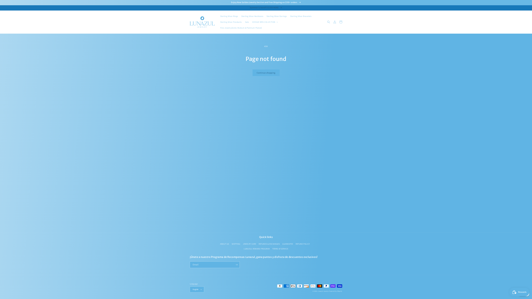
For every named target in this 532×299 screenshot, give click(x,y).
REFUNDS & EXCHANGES (269, 244)
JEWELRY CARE (249, 244)
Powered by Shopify (335, 291)
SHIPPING (236, 244)
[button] (264, 22)
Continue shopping (266, 72)
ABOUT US (224, 244)
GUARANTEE (287, 244)
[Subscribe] (236, 264)
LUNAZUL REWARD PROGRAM (257, 249)
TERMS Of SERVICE (280, 249)
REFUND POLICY (303, 244)
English (196, 289)
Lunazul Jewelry (323, 291)
